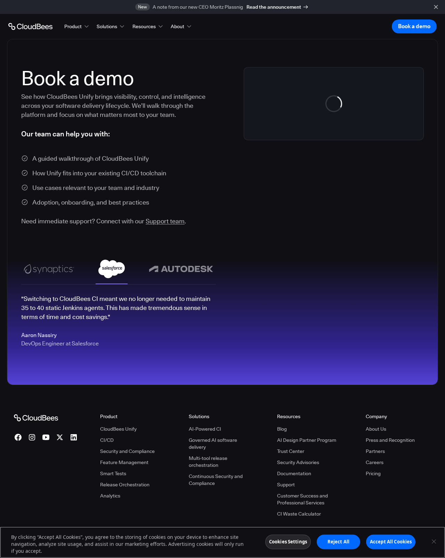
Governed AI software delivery (213, 443)
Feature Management (124, 462)
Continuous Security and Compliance (216, 479)
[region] (222, 542)
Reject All (338, 542)
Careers (374, 462)
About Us (376, 429)
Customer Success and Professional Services (302, 499)
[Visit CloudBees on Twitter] (60, 437)
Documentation (294, 473)
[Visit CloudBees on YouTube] (46, 437)
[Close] (434, 541)
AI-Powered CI (205, 429)
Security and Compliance (127, 451)
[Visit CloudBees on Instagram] (32, 437)
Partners (375, 451)
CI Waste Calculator (299, 514)
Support (286, 484)
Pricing (373, 473)
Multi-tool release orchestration (208, 461)
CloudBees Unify (118, 429)
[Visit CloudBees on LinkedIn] (74, 437)
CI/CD (107, 440)
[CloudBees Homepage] (36, 417)
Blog (282, 429)
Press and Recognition (390, 440)
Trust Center (290, 451)
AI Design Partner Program (306, 440)
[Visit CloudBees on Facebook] (18, 437)
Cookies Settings (288, 542)
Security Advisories (298, 462)
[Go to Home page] (30, 26)
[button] (77, 26)
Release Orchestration (124, 484)
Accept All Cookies (391, 542)
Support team (165, 221)
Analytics (110, 496)
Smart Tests (113, 473)
